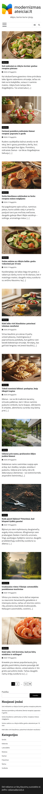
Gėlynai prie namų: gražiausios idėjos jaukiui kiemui (19, 454)
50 (26, 684)
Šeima (4, 764)
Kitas (30, 684)
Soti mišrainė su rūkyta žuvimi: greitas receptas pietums (19, 67)
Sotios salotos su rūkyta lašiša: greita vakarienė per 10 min (19, 262)
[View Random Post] (34, 25)
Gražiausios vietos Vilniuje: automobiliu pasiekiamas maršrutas (20, 587)
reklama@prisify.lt (16, 789)
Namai (5, 450)
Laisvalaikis (6, 748)
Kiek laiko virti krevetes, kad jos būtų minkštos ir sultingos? (19, 653)
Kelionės (5, 583)
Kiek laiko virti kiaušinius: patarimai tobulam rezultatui (18, 324)
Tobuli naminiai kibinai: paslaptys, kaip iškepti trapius (20, 389)
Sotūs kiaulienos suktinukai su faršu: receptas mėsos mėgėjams (19, 197)
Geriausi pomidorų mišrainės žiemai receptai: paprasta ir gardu (18, 132)
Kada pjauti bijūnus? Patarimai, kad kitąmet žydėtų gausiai (18, 519)
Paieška (5, 692)
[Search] (39, 25)
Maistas (5, 62)
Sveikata (5, 768)
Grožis (4, 739)
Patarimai (5, 760)
